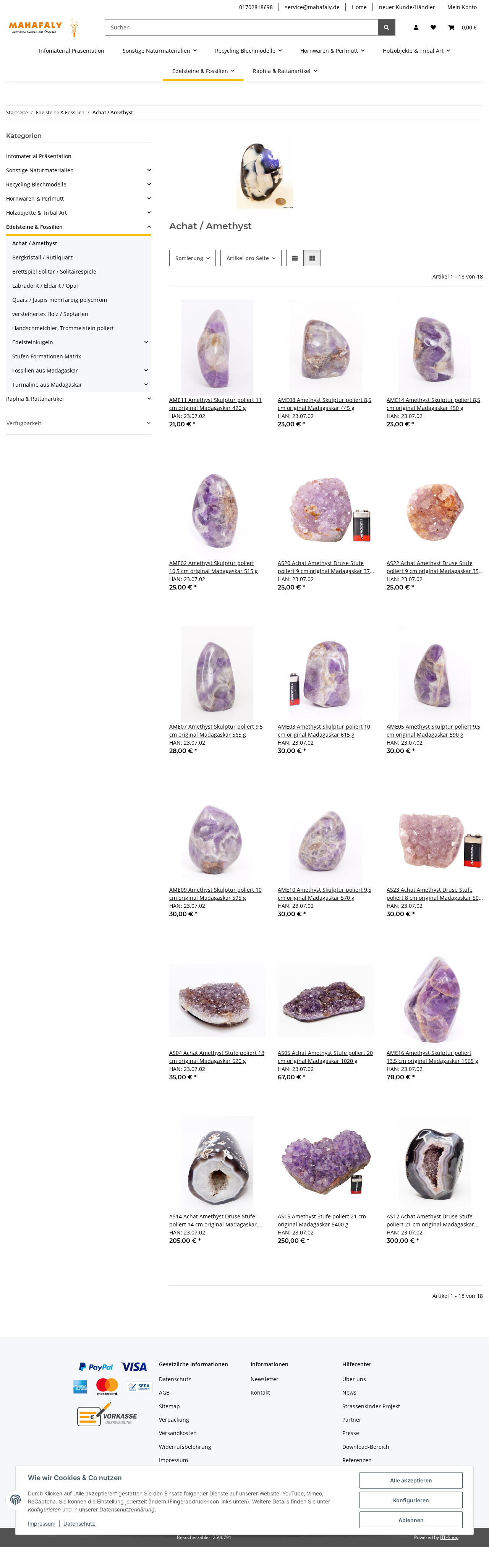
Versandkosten (178, 1433)
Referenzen (357, 1460)
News (349, 1392)
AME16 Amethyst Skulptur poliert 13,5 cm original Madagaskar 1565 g (432, 1056)
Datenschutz (79, 1523)
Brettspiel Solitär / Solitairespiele (54, 271)
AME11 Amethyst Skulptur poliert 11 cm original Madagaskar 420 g (215, 403)
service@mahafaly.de (312, 7)
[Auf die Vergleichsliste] (232, 312)
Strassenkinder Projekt (371, 1406)
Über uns (354, 1379)
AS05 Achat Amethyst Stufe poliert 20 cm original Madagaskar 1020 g (325, 1056)
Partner (351, 1419)
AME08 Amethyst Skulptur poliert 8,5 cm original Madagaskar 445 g (324, 403)
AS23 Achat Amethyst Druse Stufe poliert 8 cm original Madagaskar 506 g (434, 894)
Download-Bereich (365, 1446)
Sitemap (169, 1406)
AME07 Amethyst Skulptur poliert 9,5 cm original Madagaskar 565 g (216, 730)
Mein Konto (462, 7)
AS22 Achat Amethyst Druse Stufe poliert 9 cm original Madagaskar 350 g (434, 567)
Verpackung (174, 1419)
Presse (350, 1433)
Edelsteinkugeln (32, 342)
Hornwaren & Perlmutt (35, 198)
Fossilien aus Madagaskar (45, 370)
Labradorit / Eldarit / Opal (45, 285)
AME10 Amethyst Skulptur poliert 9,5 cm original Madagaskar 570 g (324, 893)
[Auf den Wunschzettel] (252, 312)
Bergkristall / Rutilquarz (42, 257)
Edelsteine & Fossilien (34, 226)
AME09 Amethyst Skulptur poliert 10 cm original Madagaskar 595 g (215, 893)
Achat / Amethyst (34, 243)
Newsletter (265, 1379)
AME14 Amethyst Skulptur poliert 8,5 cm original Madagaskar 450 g (433, 403)
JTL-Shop (449, 1537)
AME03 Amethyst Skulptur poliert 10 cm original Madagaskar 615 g (324, 730)
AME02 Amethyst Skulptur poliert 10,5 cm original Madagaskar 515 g (213, 567)
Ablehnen (411, 1520)
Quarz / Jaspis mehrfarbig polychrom (59, 299)
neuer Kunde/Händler (407, 7)
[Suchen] (386, 27)
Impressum (41, 1523)
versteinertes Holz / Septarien (50, 313)
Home (359, 7)
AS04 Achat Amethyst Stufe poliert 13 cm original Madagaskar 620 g (216, 1056)
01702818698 (256, 7)
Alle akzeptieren (411, 1480)
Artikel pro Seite (248, 258)
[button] (416, 27)
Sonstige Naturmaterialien (40, 170)
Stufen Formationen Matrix (46, 356)
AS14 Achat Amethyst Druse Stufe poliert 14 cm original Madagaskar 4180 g (213, 1220)
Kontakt (260, 1392)
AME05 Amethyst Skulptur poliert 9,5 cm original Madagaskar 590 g (433, 730)
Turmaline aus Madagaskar (47, 384)
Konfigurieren (411, 1500)
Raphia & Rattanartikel (35, 398)
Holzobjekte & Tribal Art (36, 212)
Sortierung (189, 258)
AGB (164, 1392)
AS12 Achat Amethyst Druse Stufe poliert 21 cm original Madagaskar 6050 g (430, 1220)
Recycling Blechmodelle (36, 184)
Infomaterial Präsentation (38, 156)
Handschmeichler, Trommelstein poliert (63, 328)
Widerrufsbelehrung (185, 1446)
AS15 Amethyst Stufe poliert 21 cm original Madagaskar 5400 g (322, 1220)
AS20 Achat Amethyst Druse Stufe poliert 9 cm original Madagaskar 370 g (325, 567)
